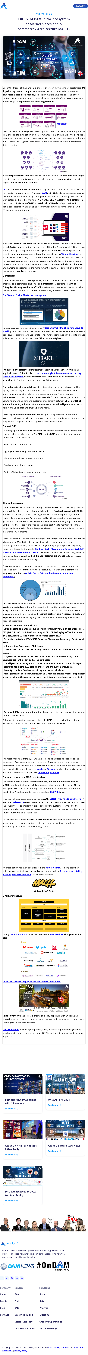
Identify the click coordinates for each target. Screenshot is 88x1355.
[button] (69, 6)
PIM (16, 1301)
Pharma (43, 1307)
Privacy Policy (20, 1350)
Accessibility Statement (59, 1347)
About (3, 1294)
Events (3, 1301)
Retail (42, 1301)
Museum (44, 1314)
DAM (17, 1294)
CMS (16, 1307)
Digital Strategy (23, 1321)
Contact (4, 1314)
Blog (2, 1307)
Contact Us (80, 6)
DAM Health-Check (24, 1328)
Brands (43, 1294)
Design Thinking (23, 1314)
